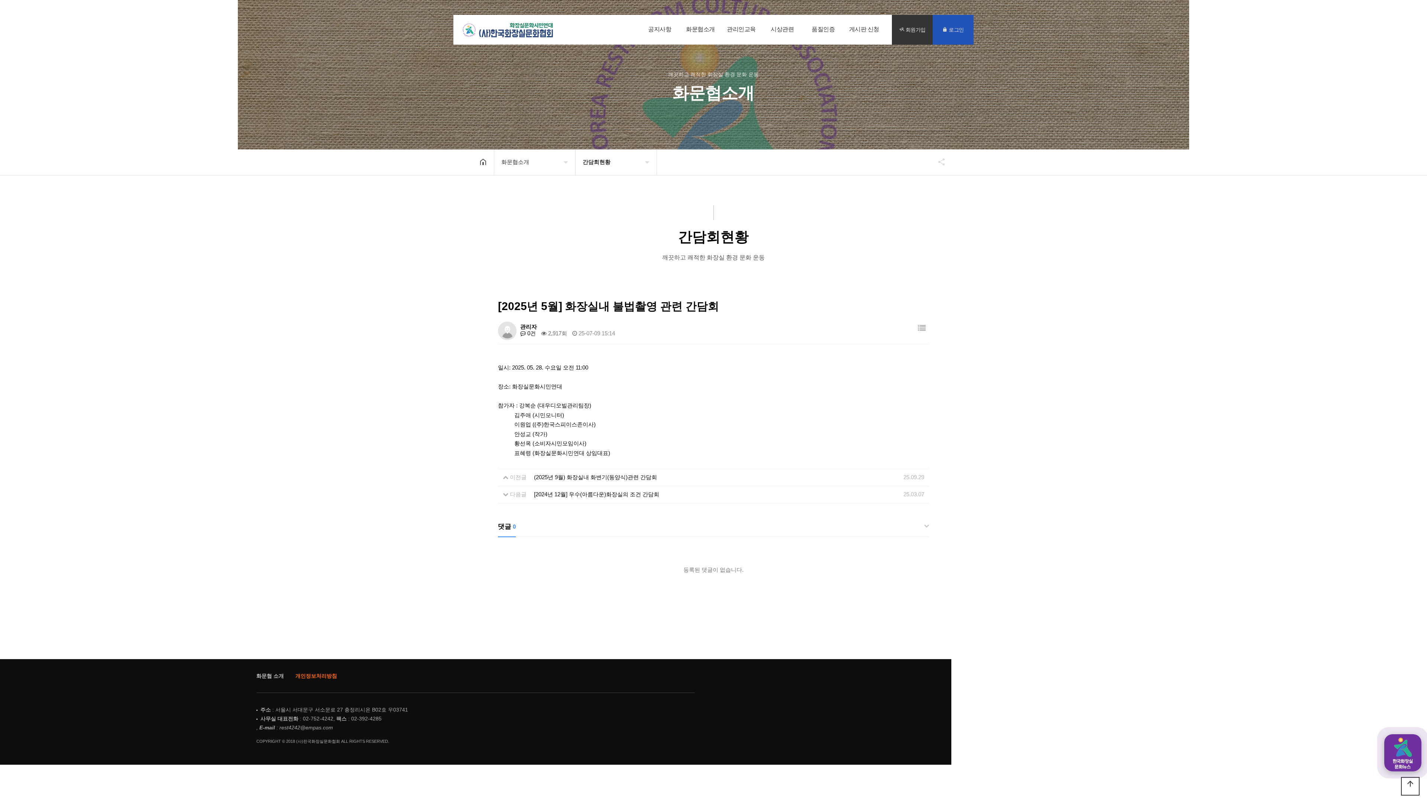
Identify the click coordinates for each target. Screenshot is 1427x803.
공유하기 (938, 161)
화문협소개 (700, 29)
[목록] (921, 328)
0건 (531, 333)
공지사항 (659, 29)
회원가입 (915, 29)
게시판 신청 (864, 29)
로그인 (956, 29)
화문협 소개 (270, 676)
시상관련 (782, 29)
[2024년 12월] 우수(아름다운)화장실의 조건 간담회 (596, 494)
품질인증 (823, 29)
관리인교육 (741, 29)
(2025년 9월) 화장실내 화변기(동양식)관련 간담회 (595, 477)
